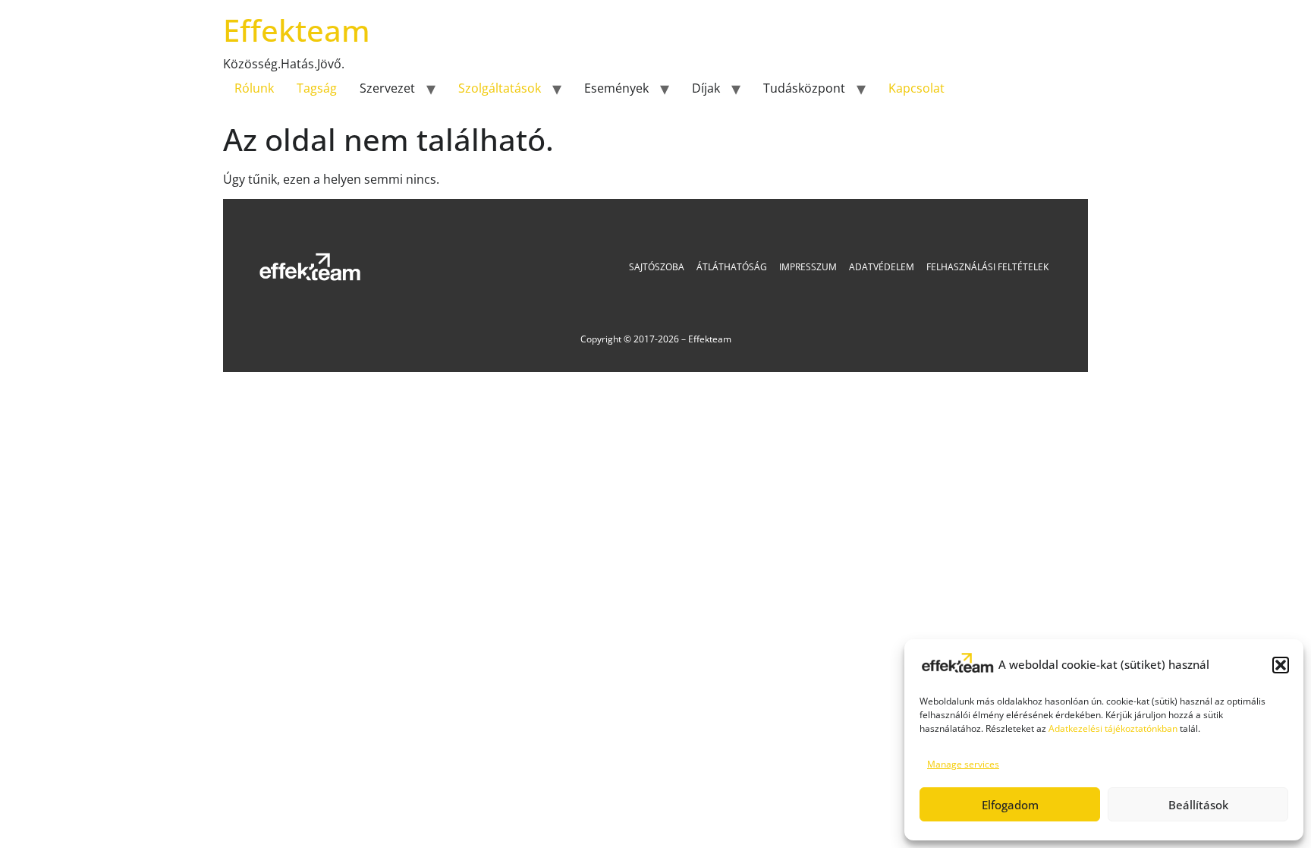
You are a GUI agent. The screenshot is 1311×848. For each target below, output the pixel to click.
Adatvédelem (881, 266)
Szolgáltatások (499, 88)
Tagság (317, 88)
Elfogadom (1010, 804)
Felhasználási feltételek (987, 266)
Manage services (963, 764)
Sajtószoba (656, 266)
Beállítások (1198, 804)
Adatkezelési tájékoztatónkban (1112, 728)
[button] (1280, 665)
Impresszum (808, 266)
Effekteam (296, 30)
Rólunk (254, 88)
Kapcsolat (916, 88)
